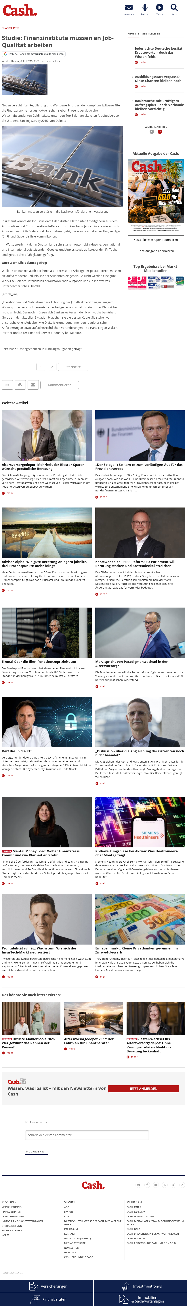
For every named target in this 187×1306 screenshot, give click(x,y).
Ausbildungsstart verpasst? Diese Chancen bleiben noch (158, 78)
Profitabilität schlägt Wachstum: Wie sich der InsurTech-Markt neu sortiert (39, 950)
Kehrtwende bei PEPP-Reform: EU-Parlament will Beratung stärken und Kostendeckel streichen (135, 564)
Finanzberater (11, 1211)
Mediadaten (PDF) (75, 1243)
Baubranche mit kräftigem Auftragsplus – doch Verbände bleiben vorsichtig (159, 105)
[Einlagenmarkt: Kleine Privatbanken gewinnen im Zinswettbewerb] (140, 919)
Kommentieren (59, 385)
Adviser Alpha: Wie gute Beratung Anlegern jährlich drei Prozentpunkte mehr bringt (44, 564)
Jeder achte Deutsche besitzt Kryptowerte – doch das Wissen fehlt (158, 52)
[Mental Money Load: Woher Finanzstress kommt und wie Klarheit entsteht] (47, 822)
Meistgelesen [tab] (151, 33)
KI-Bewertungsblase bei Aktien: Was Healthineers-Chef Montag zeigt (136, 853)
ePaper (68, 1211)
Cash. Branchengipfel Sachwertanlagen (153, 1233)
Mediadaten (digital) (77, 1238)
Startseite (73, 367)
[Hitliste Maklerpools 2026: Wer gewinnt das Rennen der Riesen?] (31, 1018)
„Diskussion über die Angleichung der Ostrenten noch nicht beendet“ (139, 753)
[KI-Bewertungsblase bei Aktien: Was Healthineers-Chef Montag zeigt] (140, 822)
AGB (66, 1216)
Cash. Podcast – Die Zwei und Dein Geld (151, 1243)
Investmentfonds (13, 1216)
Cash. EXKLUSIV (136, 1211)
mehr (143, 62)
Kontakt (69, 1233)
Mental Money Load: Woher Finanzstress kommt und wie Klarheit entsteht (41, 853)
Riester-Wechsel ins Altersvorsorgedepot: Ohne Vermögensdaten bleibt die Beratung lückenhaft (149, 1045)
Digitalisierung (12, 1226)
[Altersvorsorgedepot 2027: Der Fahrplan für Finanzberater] (93, 1018)
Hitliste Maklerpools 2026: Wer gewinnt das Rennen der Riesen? (29, 1043)
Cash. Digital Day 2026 (140, 1216)
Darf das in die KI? (17, 751)
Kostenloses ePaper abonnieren (156, 240)
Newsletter (71, 1247)
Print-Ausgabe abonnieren (156, 251)
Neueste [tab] (133, 33)
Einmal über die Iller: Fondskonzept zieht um (39, 661)
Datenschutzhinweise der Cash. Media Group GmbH (93, 1222)
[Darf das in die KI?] (47, 722)
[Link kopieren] (7, 385)
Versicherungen (12, 1207)
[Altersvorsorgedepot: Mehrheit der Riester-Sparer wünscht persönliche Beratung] (47, 435)
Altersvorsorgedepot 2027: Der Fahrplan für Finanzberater (89, 1041)
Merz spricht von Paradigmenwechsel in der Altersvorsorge (131, 663)
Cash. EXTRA (134, 1207)
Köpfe (5, 1235)
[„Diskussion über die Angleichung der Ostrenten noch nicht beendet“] (140, 722)
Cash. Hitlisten (136, 1238)
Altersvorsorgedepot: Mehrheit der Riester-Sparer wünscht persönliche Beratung (43, 466)
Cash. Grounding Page (78, 1257)
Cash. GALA (133, 1229)
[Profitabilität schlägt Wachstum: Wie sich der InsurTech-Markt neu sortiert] (47, 919)
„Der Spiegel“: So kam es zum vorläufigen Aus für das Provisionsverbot (139, 466)
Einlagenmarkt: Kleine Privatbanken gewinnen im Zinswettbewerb (136, 950)
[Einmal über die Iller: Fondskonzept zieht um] (47, 633)
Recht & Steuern (12, 1230)
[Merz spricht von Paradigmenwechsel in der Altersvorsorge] (140, 633)
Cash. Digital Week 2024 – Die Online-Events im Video (155, 1222)
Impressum (71, 1229)
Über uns (70, 1252)
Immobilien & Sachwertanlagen (22, 1221)
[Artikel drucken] (20, 385)
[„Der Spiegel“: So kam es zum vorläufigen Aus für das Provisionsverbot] (140, 435)
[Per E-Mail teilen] (33, 385)
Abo (66, 1207)
